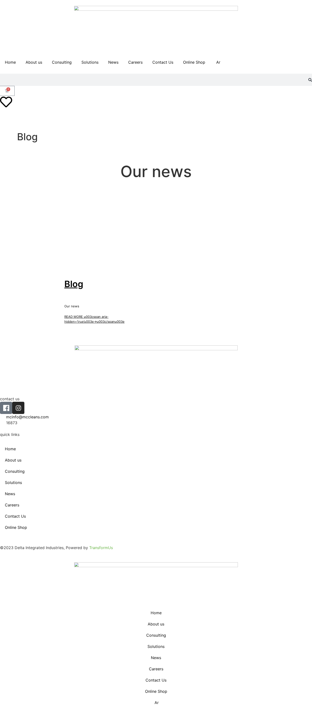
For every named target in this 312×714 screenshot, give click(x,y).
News (113, 62)
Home (10, 62)
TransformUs (101, 547)
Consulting (62, 62)
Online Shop (194, 62)
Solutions (89, 62)
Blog (73, 284)
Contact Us (162, 62)
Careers (135, 62)
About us (34, 62)
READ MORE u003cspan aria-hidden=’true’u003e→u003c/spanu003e (94, 319)
